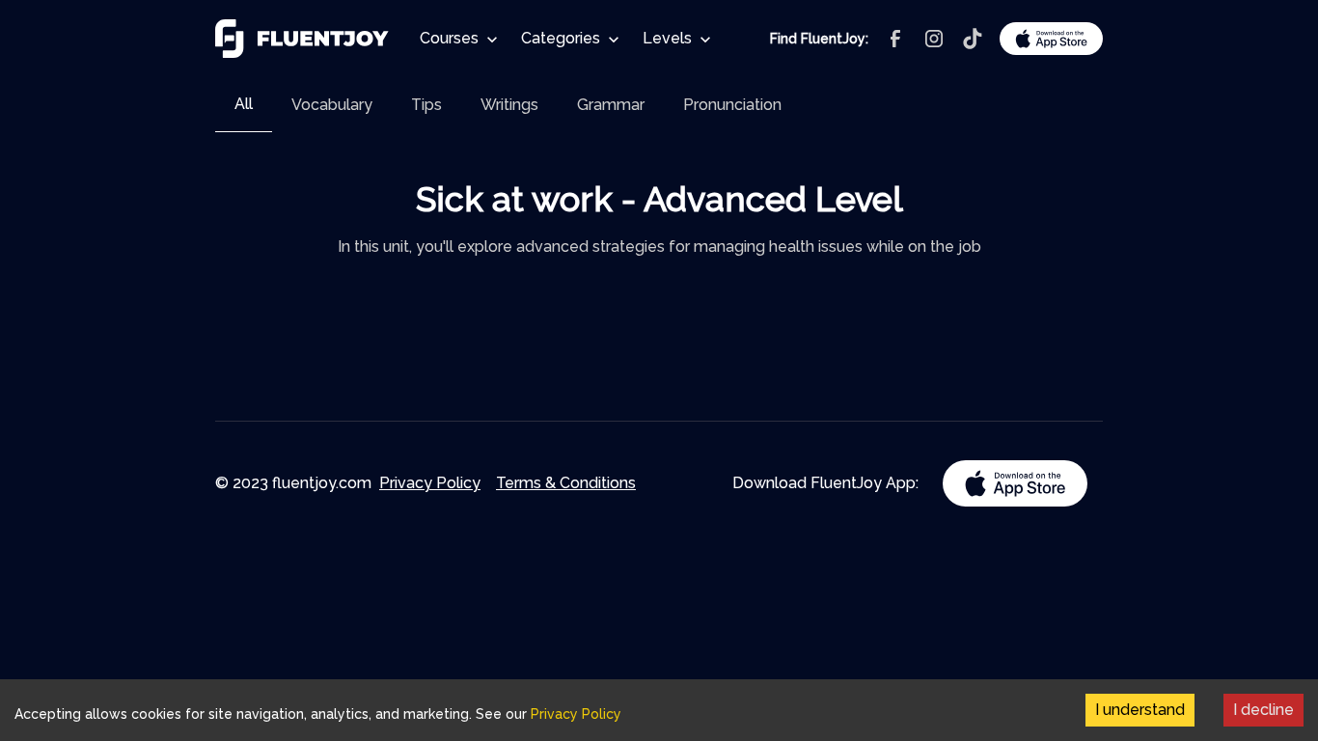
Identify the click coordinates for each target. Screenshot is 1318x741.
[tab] (243, 104)
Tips (426, 105)
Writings (509, 105)
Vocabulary (331, 105)
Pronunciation (732, 105)
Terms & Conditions (566, 483)
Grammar (611, 105)
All (243, 104)
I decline (1263, 709)
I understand (1140, 709)
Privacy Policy (430, 483)
